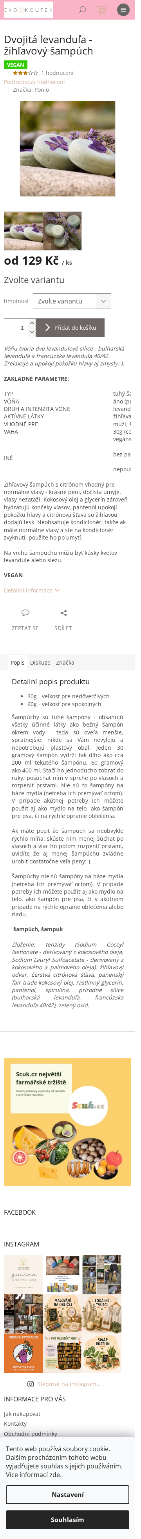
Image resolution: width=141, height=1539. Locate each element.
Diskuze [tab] (40, 662)
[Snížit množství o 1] (32, 332)
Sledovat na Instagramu (69, 1384)
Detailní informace (28, 590)
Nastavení (68, 1494)
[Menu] (123, 10)
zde (54, 1474)
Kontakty (15, 1423)
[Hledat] (82, 10)
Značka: (31, 89)
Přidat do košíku (75, 327)
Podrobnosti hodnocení (34, 81)
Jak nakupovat (22, 1413)
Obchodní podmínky (30, 1433)
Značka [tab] (65, 662)
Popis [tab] (18, 662)
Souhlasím (67, 1519)
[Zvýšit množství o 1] (32, 323)
